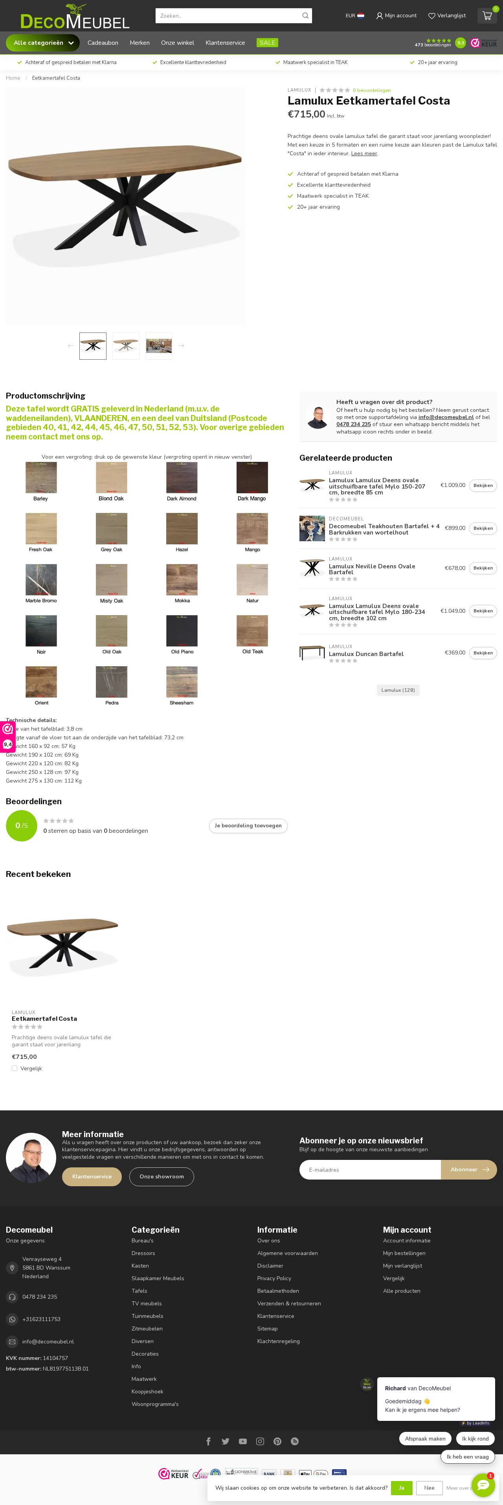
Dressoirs (143, 1253)
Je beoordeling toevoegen (248, 825)
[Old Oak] (111, 630)
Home (13, 78)
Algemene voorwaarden (287, 1253)
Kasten (140, 1266)
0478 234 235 (353, 424)
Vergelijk (31, 1068)
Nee (429, 1488)
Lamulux (299, 90)
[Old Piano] (182, 630)
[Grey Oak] (111, 528)
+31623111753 (41, 1319)
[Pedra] (111, 681)
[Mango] (252, 528)
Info (136, 1366)
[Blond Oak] (111, 498)
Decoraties (145, 1354)
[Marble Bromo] (41, 579)
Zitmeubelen (147, 1328)
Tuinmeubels (147, 1316)
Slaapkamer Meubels (158, 1278)
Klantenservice (225, 43)
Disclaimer (270, 1266)
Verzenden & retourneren (289, 1303)
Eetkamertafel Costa (56, 78)
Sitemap (267, 1328)
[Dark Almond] (182, 498)
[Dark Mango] (252, 477)
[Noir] (41, 630)
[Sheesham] (182, 681)
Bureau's (143, 1240)
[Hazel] (182, 528)
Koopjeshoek (147, 1391)
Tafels (139, 1291)
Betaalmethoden (278, 1291)
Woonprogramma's (155, 1404)
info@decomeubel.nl (446, 417)
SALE (267, 43)
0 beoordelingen (372, 90)
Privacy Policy (274, 1278)
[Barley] (41, 498)
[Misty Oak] (111, 579)
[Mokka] (182, 579)
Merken (140, 43)
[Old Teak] (252, 630)
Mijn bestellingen (404, 1253)
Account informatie (407, 1240)
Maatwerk (144, 1379)
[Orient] (41, 681)
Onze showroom (162, 1176)
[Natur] (252, 579)
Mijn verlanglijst (402, 1266)
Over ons (268, 1240)
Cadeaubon (103, 43)
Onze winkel (177, 43)
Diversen (143, 1341)
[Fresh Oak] (41, 528)
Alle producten (401, 1291)
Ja (401, 1488)
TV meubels (147, 1303)
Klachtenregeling (278, 1341)
